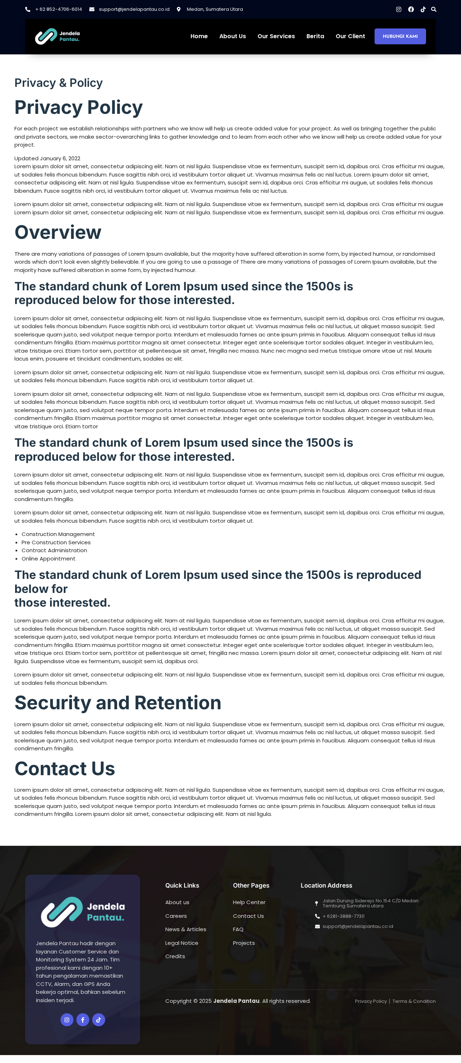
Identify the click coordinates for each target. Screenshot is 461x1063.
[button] (433, 9)
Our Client (350, 36)
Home (199, 36)
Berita (315, 36)
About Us (232, 36)
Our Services (276, 36)
